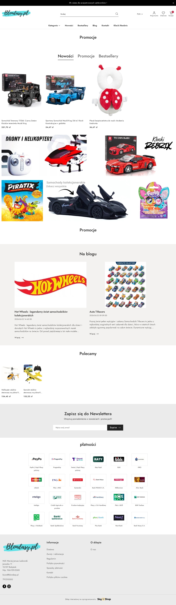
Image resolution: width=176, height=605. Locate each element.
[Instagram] (9, 586)
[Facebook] (4, 586)
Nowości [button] (66, 56)
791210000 (8, 579)
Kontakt (50, 572)
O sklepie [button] (96, 542)
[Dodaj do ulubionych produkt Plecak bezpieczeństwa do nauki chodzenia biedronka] (127, 66)
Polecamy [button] (88, 354)
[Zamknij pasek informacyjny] (173, 3)
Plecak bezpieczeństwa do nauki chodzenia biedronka (107, 121)
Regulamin (51, 558)
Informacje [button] (53, 542)
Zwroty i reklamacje (55, 554)
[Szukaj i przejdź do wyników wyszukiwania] (117, 14)
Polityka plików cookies (57, 577)
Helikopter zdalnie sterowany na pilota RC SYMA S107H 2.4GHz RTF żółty (11, 391)
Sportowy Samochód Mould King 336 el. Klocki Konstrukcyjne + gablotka (64, 121)
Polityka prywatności (56, 563)
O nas (93, 549)
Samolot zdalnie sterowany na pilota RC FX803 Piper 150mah (33, 391)
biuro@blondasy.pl (11, 574)
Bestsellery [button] (108, 56)
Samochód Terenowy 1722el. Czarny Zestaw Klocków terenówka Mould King (19, 121)
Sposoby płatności (55, 567)
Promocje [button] (86, 56)
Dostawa (50, 549)
